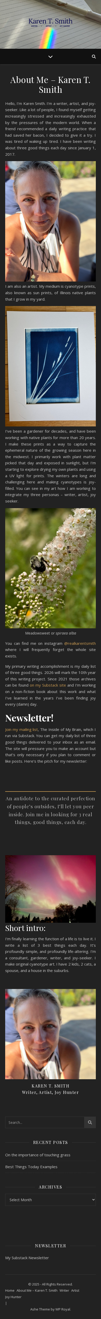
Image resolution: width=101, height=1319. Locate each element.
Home (10, 1290)
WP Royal (62, 1309)
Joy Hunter (13, 1297)
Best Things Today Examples (31, 1166)
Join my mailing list (21, 729)
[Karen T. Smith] (50, 24)
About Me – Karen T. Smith (37, 1290)
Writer (64, 1290)
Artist (75, 1290)
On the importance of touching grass (37, 1154)
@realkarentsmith (80, 643)
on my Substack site (48, 685)
